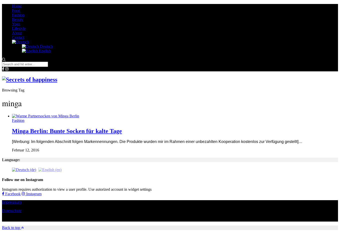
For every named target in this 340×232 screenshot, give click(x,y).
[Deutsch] (20, 42)
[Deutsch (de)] (24, 169)
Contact (18, 37)
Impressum (11, 202)
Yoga (16, 24)
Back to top (11, 228)
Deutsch (46, 46)
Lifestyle (19, 28)
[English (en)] (49, 169)
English (44, 51)
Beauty (17, 19)
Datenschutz (11, 211)
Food (16, 10)
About (17, 33)
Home (17, 6)
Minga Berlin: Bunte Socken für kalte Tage (67, 131)
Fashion (18, 15)
